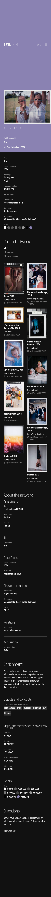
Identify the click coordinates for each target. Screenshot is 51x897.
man (19, 708)
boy (44, 708)
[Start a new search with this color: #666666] (8, 227)
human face (9, 708)
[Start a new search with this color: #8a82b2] (30, 227)
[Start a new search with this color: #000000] (27, 227)
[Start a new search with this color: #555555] (12, 227)
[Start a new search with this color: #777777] (16, 227)
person (7, 713)
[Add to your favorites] (21, 128)
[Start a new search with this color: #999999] (23, 227)
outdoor (27, 708)
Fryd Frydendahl (11, 202)
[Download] (11, 128)
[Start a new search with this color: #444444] (19, 227)
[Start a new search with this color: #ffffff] (5, 227)
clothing (37, 708)
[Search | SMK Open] (11, 45)
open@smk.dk (10, 831)
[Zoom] (6, 128)
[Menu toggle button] (46, 44)
